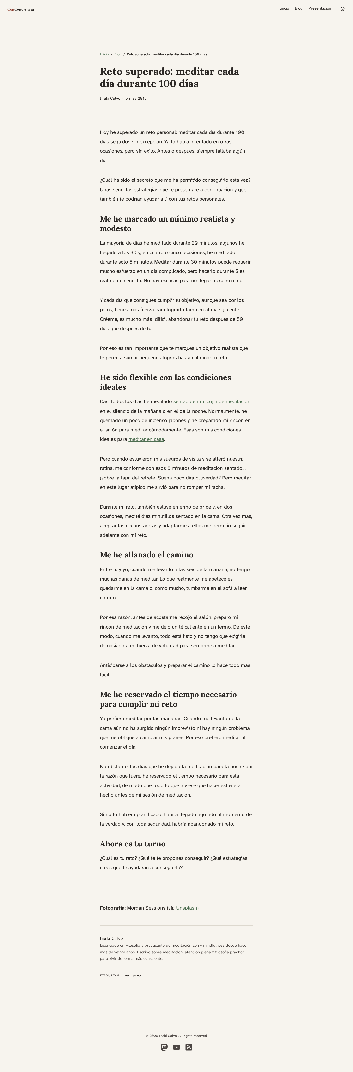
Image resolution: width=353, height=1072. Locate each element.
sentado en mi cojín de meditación (211, 401)
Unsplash (186, 907)
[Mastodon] (164, 1050)
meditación (132, 975)
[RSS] (188, 1050)
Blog (299, 8)
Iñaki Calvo (111, 938)
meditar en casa (146, 439)
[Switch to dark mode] (343, 9)
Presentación (320, 8)
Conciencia (20, 9)
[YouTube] (176, 1050)
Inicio (284, 8)
